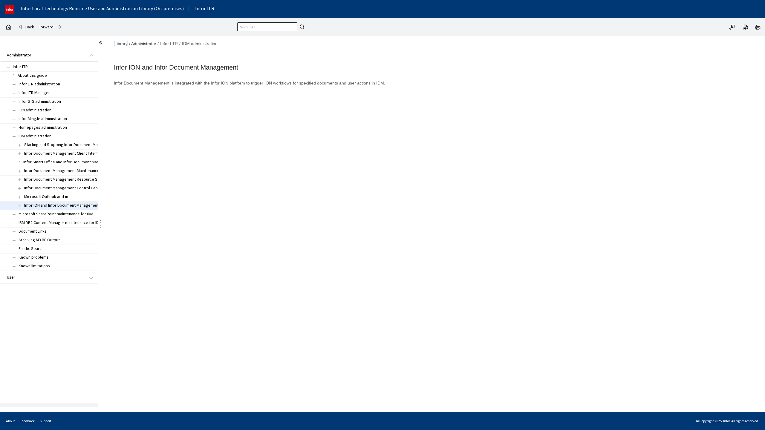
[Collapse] (14, 136)
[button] (42, 55)
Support (45, 421)
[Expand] (14, 84)
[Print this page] (757, 26)
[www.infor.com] (10, 9)
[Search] (301, 26)
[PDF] (745, 26)
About (10, 421)
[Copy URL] (732, 26)
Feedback (27, 421)
